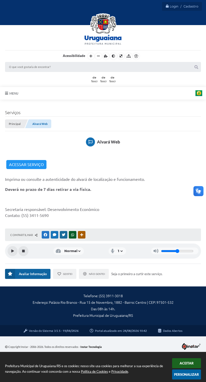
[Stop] (23, 251)
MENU (13, 93)
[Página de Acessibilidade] (136, 56)
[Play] (13, 251)
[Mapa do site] (128, 56)
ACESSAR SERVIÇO (26, 164)
